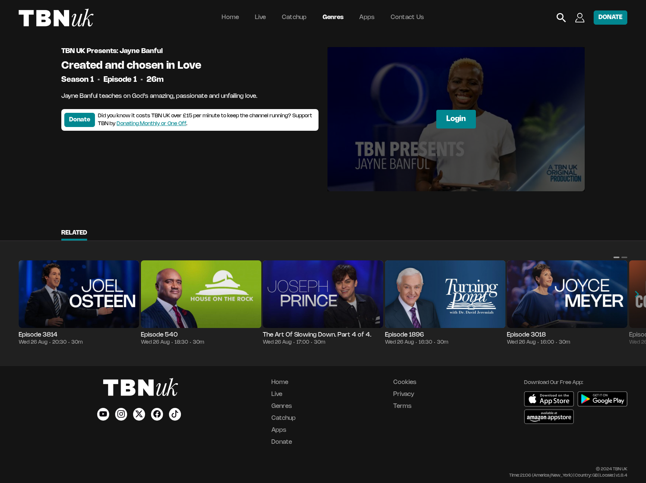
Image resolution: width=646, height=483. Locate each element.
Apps (367, 17)
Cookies (404, 382)
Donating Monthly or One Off (151, 123)
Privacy (403, 394)
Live (260, 17)
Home (230, 17)
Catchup (294, 17)
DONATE (610, 17)
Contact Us (407, 17)
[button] (616, 257)
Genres (333, 17)
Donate (79, 120)
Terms (402, 406)
